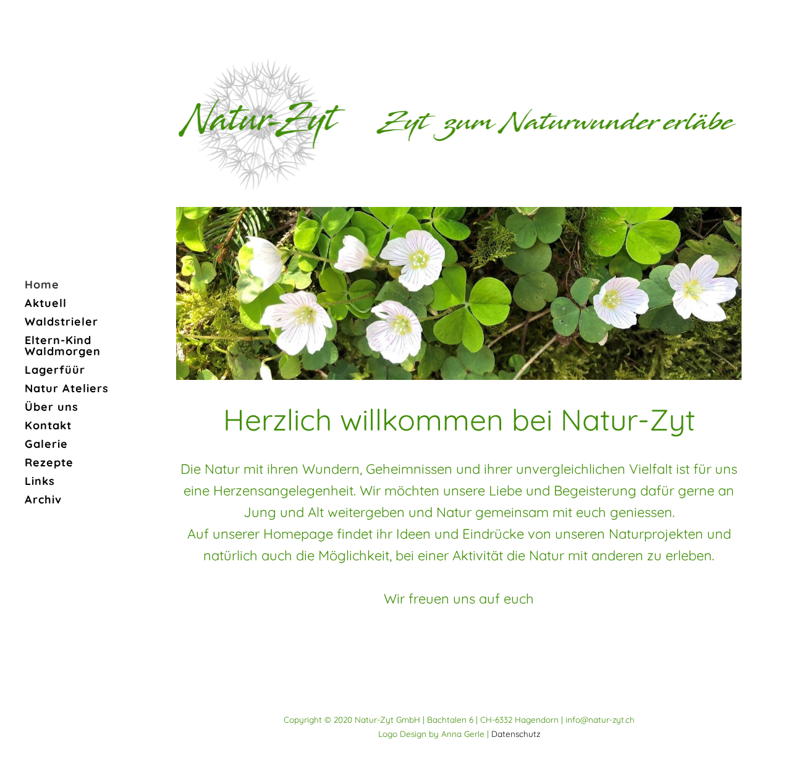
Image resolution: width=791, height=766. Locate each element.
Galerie (46, 444)
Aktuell (46, 303)
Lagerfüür (55, 370)
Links (40, 481)
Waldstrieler (61, 321)
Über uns (51, 407)
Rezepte (49, 462)
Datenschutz (515, 733)
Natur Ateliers (67, 388)
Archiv (43, 499)
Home (42, 284)
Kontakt (48, 425)
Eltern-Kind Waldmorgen (63, 345)
